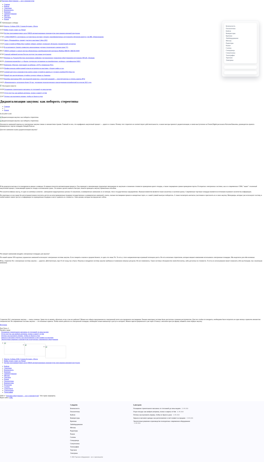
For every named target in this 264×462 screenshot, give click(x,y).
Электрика (8, 8)
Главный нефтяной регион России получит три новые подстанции (27, 54)
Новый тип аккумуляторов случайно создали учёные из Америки (27, 75)
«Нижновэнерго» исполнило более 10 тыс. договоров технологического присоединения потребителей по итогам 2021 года (47, 82)
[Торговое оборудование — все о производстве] (17, 1)
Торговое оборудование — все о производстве (22, 396)
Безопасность (9, 10)
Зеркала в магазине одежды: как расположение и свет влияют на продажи (27, 337)
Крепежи (7, 12)
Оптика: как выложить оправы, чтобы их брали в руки (23, 96)
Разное (6, 19)
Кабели (6, 6)
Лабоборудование (10, 14)
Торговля (7, 17)
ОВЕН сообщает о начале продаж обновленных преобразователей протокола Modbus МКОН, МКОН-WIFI (42, 51)
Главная (7, 4)
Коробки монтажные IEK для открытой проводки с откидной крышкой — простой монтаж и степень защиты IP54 (44, 79)
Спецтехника (9, 390)
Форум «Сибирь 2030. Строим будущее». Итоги (21, 26)
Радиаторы (8, 385)
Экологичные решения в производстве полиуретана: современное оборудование (29, 339)
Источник (3, 325)
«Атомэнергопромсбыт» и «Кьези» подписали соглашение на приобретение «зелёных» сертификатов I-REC (42, 61)
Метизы (7, 15)
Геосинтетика (9, 381)
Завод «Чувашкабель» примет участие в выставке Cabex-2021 (26, 40)
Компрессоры (9, 383)
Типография (8, 392)
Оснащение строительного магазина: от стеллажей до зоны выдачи (27, 89)
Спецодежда (8, 388)
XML (11, 397)
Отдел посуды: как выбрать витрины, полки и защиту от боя (25, 93)
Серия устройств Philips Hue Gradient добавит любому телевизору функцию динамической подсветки (40, 44)
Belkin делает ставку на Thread (15, 30)
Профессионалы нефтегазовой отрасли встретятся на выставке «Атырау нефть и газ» (34, 68)
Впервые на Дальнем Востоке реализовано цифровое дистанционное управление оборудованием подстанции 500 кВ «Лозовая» (49, 58)
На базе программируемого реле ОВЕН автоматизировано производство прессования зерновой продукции (42, 33)
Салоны (7, 387)
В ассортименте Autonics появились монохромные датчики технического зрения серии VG (36, 47)
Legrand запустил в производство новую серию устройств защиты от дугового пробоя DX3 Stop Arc (39, 72)
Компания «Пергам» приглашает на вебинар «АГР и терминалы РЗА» (29, 65)
